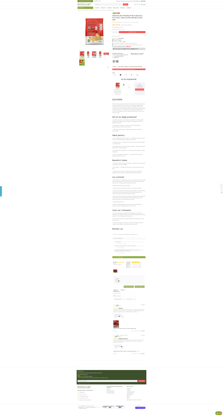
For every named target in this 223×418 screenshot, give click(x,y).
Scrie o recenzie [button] (140, 286)
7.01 (117, 40)
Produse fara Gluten (86, 10)
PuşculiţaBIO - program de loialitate (134, 399)
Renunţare (129, 395)
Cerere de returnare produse (85, 400)
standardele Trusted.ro (83, 408)
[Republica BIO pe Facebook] (94, 1)
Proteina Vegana (110, 390)
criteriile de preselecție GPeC (91, 407)
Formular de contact (83, 398)
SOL (127, 398)
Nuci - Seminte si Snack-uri (122, 54)
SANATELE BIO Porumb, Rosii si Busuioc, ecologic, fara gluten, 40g (124, 328)
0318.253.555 (143, 1)
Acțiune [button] (116, 330)
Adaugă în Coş (139, 89)
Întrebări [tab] (122, 290)
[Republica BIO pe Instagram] (96, 1)
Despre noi (129, 388)
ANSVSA (128, 397)
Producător (114, 53)
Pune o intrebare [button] (129, 286)
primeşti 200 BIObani (84, 383)
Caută (125, 4)
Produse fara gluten (111, 391)
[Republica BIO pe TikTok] (98, 1)
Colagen (108, 389)
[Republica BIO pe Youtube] (100, 1)
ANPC (128, 396)
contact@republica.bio (84, 396)
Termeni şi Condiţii (130, 391)
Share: (113, 72)
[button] (116, 36)
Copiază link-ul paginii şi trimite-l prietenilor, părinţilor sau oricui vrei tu (127, 44)
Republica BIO (84, 4)
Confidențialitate (130, 392)
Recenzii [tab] (115, 290)
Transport (129, 390)
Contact (136, 1)
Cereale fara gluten (111, 392)
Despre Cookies (130, 394)
